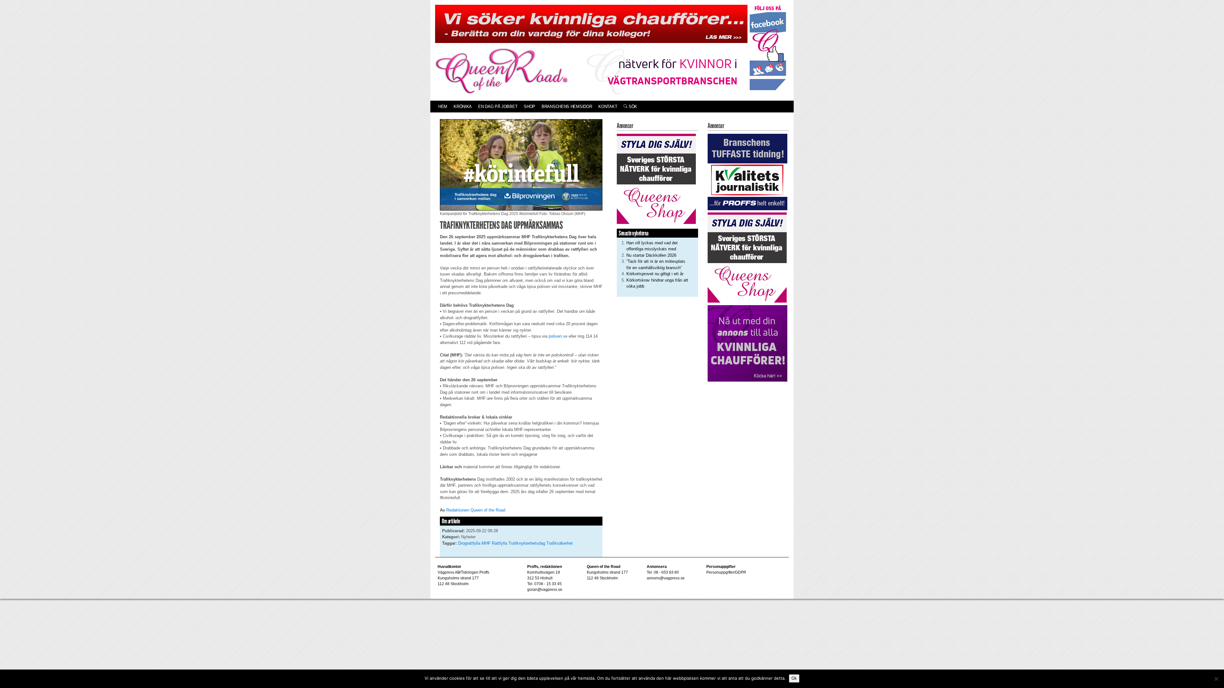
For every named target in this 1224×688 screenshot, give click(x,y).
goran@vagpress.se (544, 589)
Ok (794, 678)
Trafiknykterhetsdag (526, 543)
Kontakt (607, 106)
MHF (486, 543)
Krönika (463, 106)
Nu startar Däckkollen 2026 (651, 255)
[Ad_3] (747, 342)
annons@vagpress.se (666, 578)
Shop (529, 106)
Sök (632, 106)
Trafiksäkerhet (559, 543)
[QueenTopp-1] (591, 23)
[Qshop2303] (656, 178)
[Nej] (1216, 679)
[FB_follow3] (767, 47)
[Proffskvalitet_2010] (747, 171)
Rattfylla (499, 543)
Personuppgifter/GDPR (726, 572)
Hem (442, 106)
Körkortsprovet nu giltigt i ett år (654, 273)
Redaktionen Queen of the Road (475, 510)
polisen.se (558, 336)
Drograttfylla (469, 543)
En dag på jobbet (497, 106)
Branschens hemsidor (567, 106)
